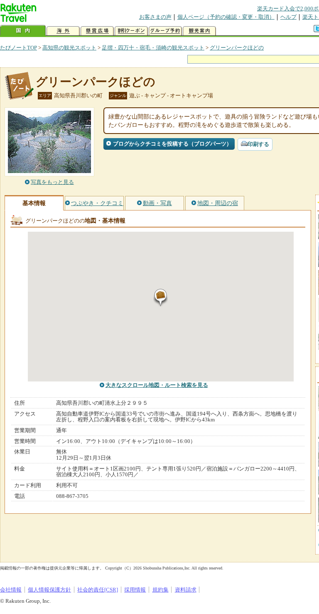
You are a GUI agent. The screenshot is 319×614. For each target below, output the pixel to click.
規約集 (160, 590)
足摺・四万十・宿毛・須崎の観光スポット (153, 48)
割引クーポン (131, 31)
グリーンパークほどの (237, 48)
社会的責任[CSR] (97, 590)
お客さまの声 (155, 17)
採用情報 (135, 590)
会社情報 (11, 590)
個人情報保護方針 (49, 590)
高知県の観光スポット (69, 48)
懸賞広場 (97, 31)
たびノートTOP (18, 48)
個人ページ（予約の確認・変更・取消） (226, 17)
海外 (63, 31)
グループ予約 (165, 31)
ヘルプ (288, 17)
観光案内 (199, 31)
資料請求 (185, 590)
